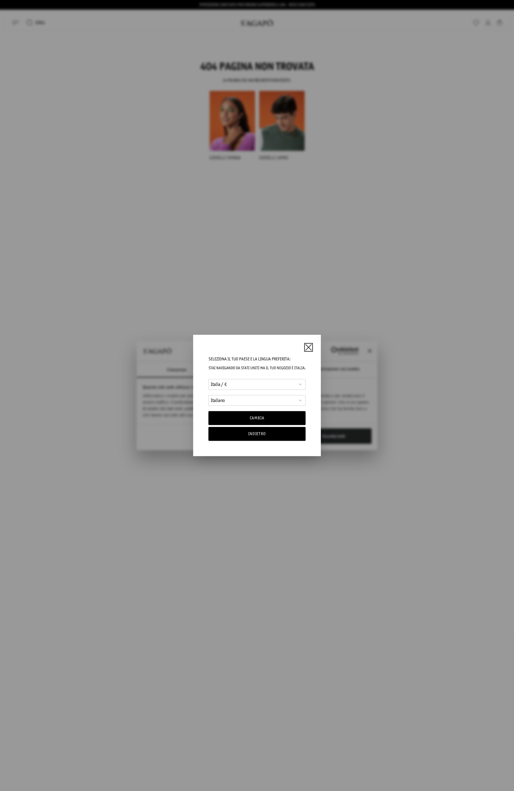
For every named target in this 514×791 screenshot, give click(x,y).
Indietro (257, 433)
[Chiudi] (308, 347)
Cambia (257, 417)
